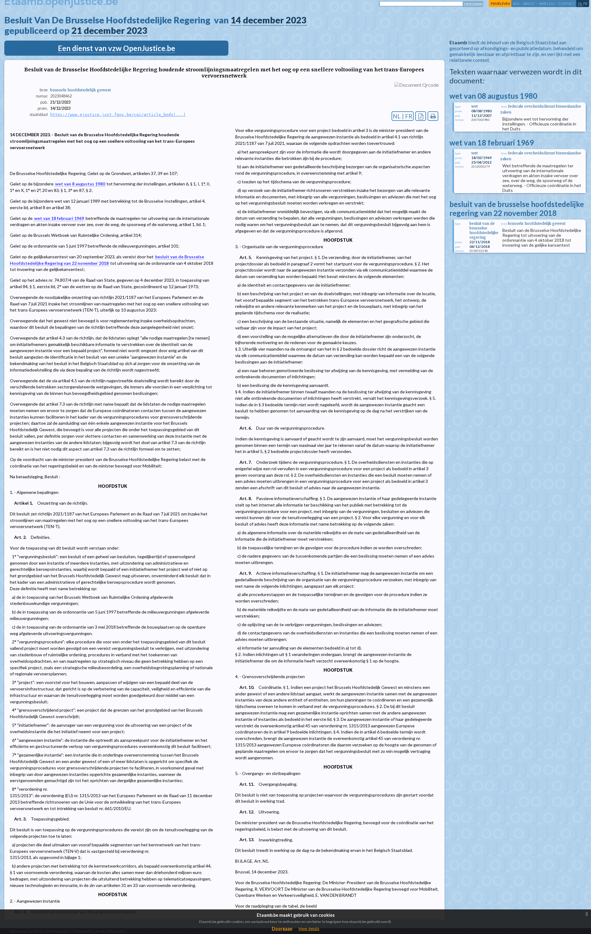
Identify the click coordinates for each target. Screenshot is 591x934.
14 (236, 20)
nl (580, 4)
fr (585, 4)
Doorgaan (282, 928)
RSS (516, 4)
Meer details (309, 928)
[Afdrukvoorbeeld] (433, 116)
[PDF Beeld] (420, 116)
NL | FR (402, 116)
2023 (296, 20)
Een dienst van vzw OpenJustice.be (116, 48)
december (263, 20)
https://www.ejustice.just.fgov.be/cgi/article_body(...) (118, 114)
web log (547, 4)
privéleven (500, 4)
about (529, 4)
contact (566, 4)
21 (76, 30)
